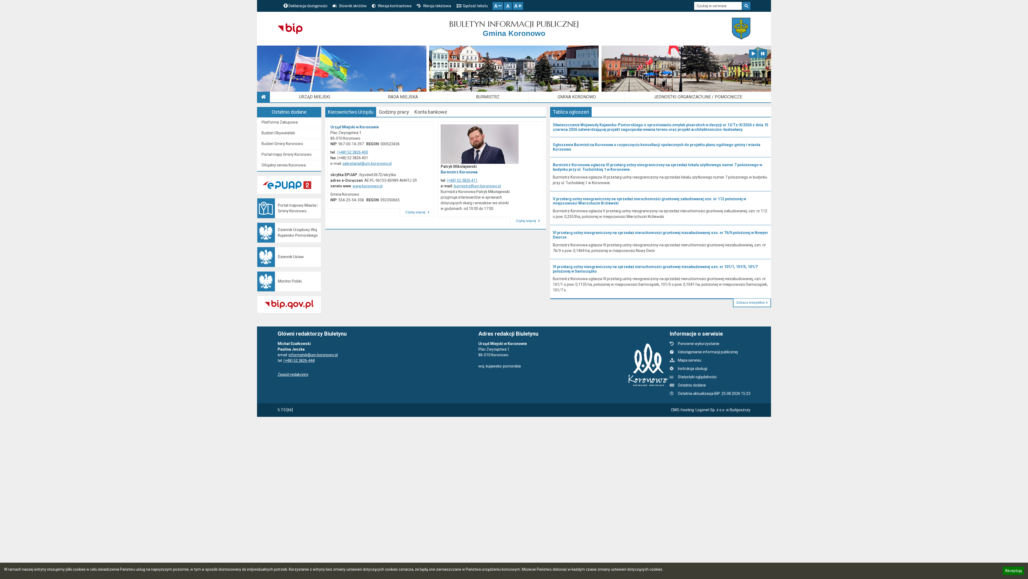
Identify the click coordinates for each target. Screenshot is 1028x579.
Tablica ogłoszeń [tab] (571, 112)
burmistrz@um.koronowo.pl (477, 186)
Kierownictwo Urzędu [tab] (350, 112)
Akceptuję (1013, 571)
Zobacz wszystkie (750, 302)
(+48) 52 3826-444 (299, 360)
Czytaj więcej (415, 212)
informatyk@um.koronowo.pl (313, 355)
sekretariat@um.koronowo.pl (367, 163)
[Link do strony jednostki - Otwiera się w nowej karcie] (741, 29)
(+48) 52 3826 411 (462, 180)
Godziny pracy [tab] (394, 112)
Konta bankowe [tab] (430, 112)
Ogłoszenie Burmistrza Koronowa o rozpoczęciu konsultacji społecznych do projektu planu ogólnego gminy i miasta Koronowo (656, 147)
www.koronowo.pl (368, 186)
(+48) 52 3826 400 (352, 152)
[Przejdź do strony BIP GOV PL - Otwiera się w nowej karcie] (290, 28)
